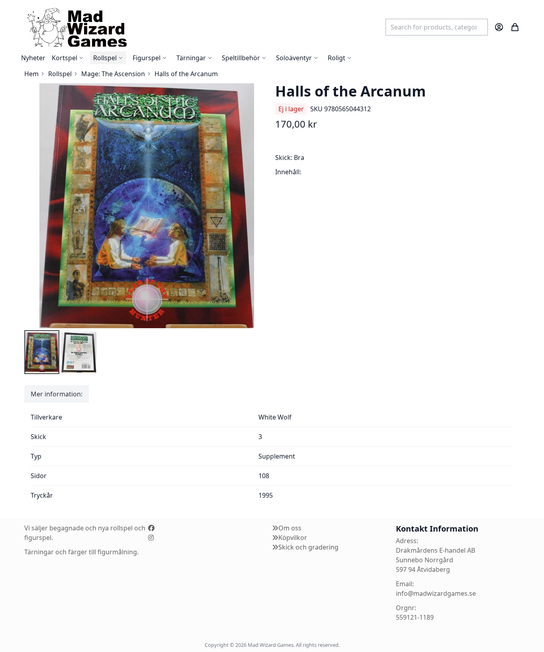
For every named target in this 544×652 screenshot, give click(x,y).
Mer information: (56, 394)
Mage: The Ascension (113, 73)
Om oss (289, 528)
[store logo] (76, 27)
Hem (31, 73)
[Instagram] (151, 537)
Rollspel (60, 73)
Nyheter (33, 57)
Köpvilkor (292, 537)
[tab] (56, 394)
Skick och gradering (308, 547)
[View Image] (41, 352)
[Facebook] (151, 528)
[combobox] (436, 27)
